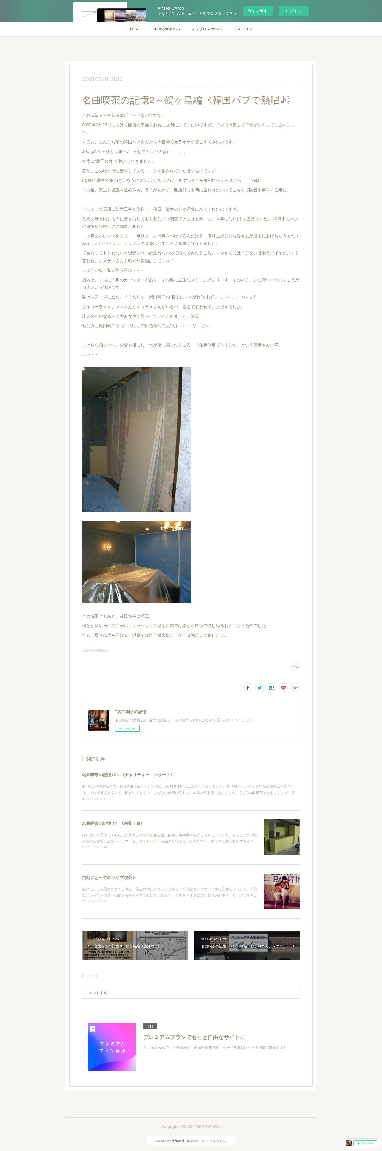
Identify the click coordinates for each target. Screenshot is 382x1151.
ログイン (293, 10)
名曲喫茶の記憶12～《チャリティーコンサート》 (128, 774)
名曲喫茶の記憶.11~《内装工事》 (113, 823)
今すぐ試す (257, 10)
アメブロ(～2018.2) (208, 28)
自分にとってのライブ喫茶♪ (108, 877)
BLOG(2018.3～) (166, 28)
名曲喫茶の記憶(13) (95, 650)
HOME (135, 28)
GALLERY (243, 28)
